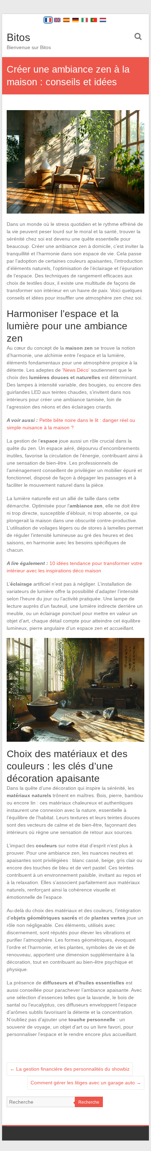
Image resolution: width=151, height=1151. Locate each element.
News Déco (75, 370)
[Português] (93, 20)
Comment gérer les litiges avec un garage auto (86, 1082)
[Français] (48, 20)
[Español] (66, 20)
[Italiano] (84, 20)
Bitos (18, 37)
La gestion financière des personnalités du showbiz (70, 1069)
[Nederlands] (102, 20)
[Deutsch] (75, 20)
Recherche (88, 1102)
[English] (57, 20)
